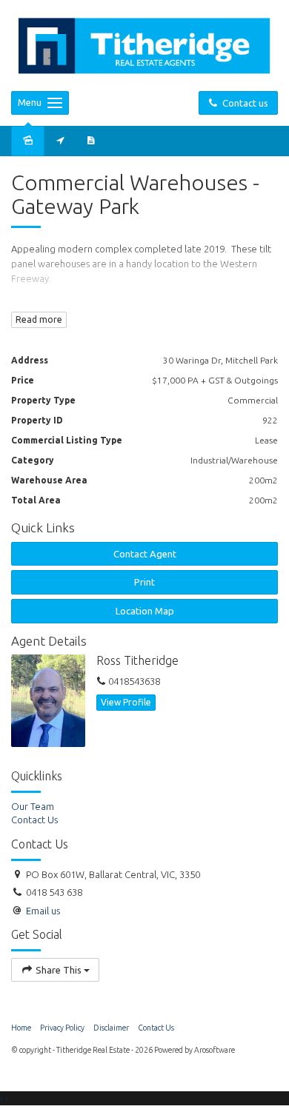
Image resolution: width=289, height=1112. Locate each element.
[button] (144, 582)
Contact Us (156, 1027)
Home (21, 1027)
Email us (43, 910)
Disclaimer (111, 1027)
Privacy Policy (62, 1027)
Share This (58, 970)
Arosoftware (214, 1049)
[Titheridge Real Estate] (144, 44)
